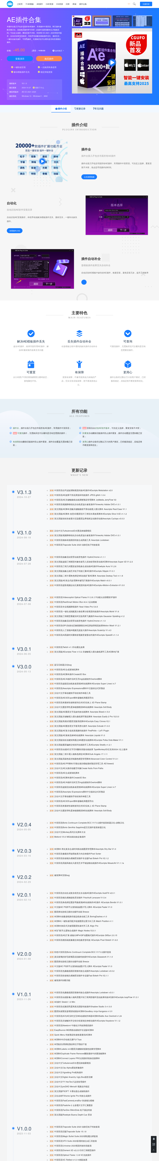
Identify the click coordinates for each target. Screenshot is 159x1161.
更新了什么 (39, 88)
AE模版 (30, 4)
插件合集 (83, 4)
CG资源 (59, 4)
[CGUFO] (10, 4)
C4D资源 (49, 4)
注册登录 (146, 4)
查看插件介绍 (14, 230)
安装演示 (19, 58)
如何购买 (58, 51)
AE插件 (40, 4)
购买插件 (49, 58)
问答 (68, 4)
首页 (21, 4)
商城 (74, 4)
